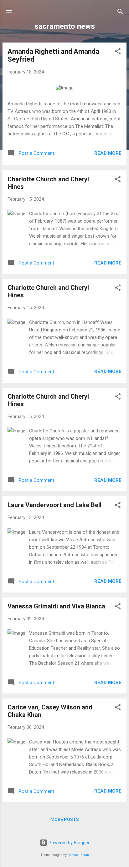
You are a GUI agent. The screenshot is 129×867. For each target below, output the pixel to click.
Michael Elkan (78, 855)
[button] (117, 52)
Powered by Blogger (68, 842)
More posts (64, 819)
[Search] (120, 12)
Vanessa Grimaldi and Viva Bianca (56, 606)
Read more (107, 153)
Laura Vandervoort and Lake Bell (54, 505)
